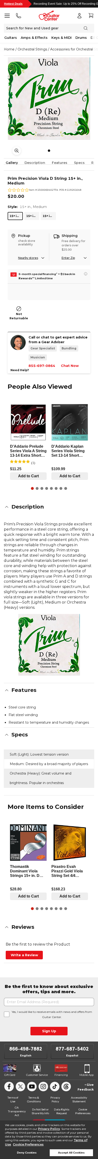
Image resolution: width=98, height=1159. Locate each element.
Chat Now (70, 366)
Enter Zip (68, 258)
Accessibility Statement (79, 1099)
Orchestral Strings (32, 49)
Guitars (10, 38)
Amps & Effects (34, 38)
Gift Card (9, 1075)
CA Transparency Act (17, 1111)
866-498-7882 (25, 1049)
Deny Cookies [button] (27, 1152)
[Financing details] (86, 274)
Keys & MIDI (61, 38)
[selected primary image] (49, 98)
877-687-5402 (72, 1049)
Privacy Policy (49, 1129)
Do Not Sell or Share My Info (40, 1111)
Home (9, 49)
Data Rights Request (61, 1111)
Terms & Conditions (34, 1099)
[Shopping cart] (91, 15)
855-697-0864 (42, 366)
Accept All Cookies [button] (71, 1152)
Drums (81, 38)
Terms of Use (12, 1099)
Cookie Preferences (28, 1144)
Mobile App (86, 1075)
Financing (61, 1075)
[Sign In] (79, 15)
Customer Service (37, 1075)
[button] (49, 507)
